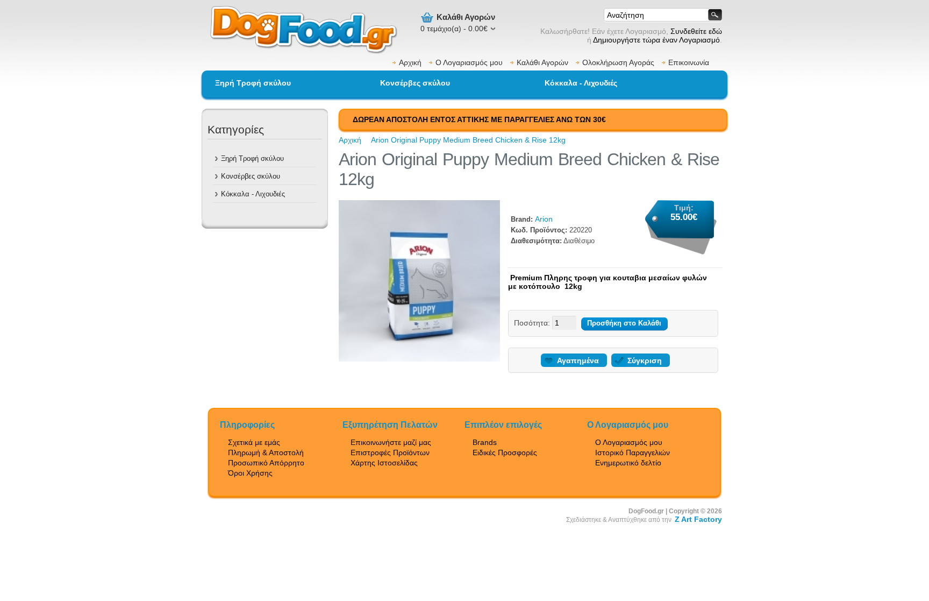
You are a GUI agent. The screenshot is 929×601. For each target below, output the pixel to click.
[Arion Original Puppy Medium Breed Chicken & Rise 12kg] (419, 359)
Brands (485, 442)
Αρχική (410, 62)
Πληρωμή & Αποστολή (266, 452)
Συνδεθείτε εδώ (696, 31)
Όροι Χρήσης (250, 473)
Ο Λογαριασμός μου (469, 62)
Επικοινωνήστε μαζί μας (391, 442)
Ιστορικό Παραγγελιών (632, 452)
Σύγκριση (644, 360)
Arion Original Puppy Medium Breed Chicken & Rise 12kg (468, 140)
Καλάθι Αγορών (542, 62)
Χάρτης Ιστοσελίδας (384, 462)
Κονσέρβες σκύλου (415, 83)
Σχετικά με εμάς (254, 442)
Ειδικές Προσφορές (505, 452)
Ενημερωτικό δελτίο (628, 462)
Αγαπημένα (578, 360)
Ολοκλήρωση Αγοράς (618, 62)
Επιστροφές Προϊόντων (390, 452)
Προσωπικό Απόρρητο (266, 462)
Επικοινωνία (688, 62)
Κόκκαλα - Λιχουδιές (581, 83)
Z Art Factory (698, 519)
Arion (544, 219)
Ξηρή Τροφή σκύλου (253, 83)
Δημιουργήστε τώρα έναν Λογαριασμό (656, 40)
